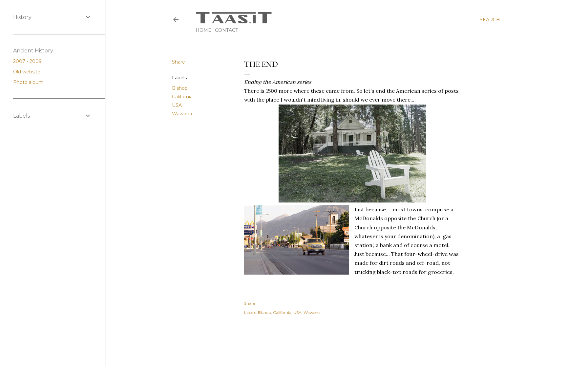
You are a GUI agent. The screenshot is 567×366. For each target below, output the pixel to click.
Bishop (180, 88)
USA (177, 105)
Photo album (29, 82)
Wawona (182, 114)
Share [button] (178, 62)
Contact (226, 30)
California (182, 97)
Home (203, 30)
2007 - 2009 (28, 61)
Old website (27, 72)
